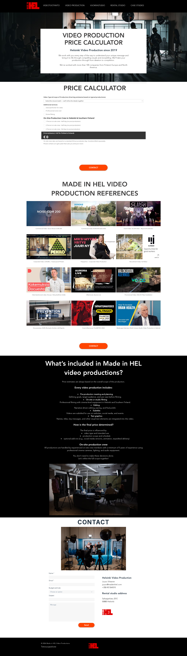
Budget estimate (54, 588)
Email (51, 580)
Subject (51, 595)
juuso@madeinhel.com (112, 584)
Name (51, 573)
